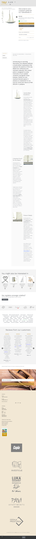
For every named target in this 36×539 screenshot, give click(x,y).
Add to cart (27, 23)
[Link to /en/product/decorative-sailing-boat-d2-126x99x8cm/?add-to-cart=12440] (22, 287)
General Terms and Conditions (7, 421)
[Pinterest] (33, 37)
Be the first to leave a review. (24, 40)
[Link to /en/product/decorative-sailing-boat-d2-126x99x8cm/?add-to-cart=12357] (13, 286)
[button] (26, 26)
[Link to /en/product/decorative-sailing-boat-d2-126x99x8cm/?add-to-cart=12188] (5, 288)
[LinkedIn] (30, 37)
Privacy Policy (4, 425)
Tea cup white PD (13, 283)
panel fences (28, 344)
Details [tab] (4, 55)
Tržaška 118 (4, 408)
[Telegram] (32, 37)
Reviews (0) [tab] (4, 57)
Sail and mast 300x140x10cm (22, 284)
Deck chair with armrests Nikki (31, 284)
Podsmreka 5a (4, 415)
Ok (23, 537)
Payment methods (5, 422)
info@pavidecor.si (5, 399)
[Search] (9, 2)
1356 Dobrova (4, 416)
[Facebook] (27, 37)
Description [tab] (5, 53)
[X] (29, 37)
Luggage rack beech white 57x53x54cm (5, 284)
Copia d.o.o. (16, 532)
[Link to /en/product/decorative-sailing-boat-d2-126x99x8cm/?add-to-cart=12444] (30, 288)
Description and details (23, 34)
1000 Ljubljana (4, 409)
